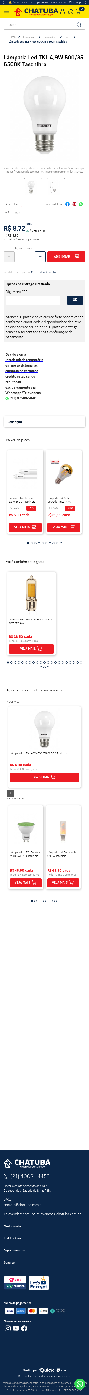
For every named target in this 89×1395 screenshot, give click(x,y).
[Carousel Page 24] (48, 667)
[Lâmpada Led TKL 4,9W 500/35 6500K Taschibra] (44, 730)
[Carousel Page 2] (11, 662)
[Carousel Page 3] (15, 662)
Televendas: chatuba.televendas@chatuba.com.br (42, 1214)
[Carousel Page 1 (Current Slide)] (8, 662)
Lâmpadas (49, 37)
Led (67, 37)
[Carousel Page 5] (22, 662)
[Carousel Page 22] (41, 667)
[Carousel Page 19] (74, 662)
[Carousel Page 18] (70, 662)
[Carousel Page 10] (41, 662)
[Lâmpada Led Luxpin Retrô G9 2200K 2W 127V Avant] (31, 595)
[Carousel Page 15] (59, 662)
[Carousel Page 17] (66, 662)
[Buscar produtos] (78, 24)
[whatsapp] (81, 204)
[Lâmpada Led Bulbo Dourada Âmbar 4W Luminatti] (63, 473)
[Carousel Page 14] (55, 662)
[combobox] (44, 25)
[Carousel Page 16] (63, 662)
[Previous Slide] (3, 2)
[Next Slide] (86, 2)
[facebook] (67, 204)
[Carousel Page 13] (52, 662)
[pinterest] (74, 204)
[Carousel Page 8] (33, 662)
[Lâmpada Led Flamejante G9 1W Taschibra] (63, 829)
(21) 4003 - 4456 (30, 1176)
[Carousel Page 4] (19, 662)
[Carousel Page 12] (48, 662)
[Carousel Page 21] (81, 662)
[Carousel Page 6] (26, 662)
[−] (9, 256)
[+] (40, 256)
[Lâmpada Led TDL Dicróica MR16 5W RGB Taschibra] (26, 829)
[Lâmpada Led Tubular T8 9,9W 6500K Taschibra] (25, 473)
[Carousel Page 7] (30, 662)
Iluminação (28, 37)
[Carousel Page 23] (44, 667)
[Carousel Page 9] (37, 662)
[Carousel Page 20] (77, 662)
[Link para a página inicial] (12, 37)
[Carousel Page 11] (44, 662)
